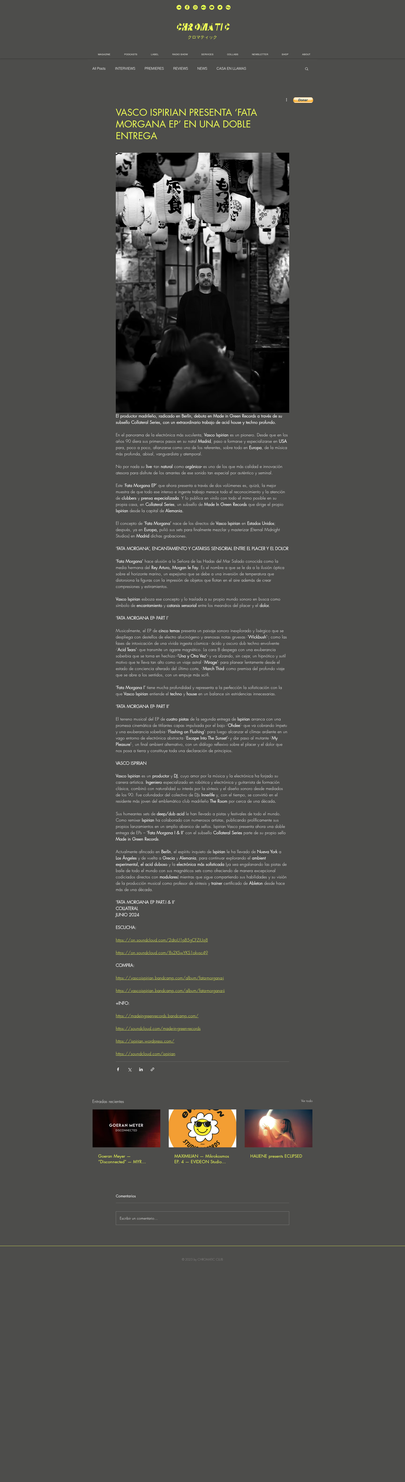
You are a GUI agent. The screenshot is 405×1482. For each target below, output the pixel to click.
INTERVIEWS (125, 68)
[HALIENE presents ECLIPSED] (278, 1128)
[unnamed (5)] (220, 7)
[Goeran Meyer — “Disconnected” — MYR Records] (126, 1128)
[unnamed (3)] (195, 7)
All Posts (99, 68)
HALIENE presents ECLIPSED (276, 1156)
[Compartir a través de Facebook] (118, 1069)
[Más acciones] (286, 99)
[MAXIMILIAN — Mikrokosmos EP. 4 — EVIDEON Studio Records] (202, 1128)
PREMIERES (154, 68)
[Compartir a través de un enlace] (152, 1069)
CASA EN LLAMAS (231, 68)
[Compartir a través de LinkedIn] (141, 1069)
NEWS (202, 68)
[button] (306, 68)
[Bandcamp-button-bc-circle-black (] (203, 7)
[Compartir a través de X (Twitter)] (129, 1069)
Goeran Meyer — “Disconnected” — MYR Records (120, 1158)
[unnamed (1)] (211, 7)
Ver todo (307, 1100)
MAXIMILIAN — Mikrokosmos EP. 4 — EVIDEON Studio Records (201, 1158)
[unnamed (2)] (178, 7)
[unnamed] (228, 7)
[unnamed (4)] (187, 7)
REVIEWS (180, 68)
